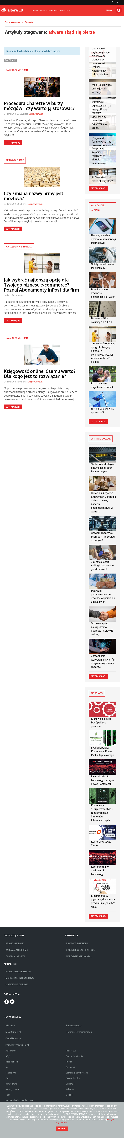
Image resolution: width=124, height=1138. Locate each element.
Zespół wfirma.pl (35, 114)
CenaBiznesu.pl (13, 1038)
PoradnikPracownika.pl (17, 1045)
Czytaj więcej (13, 142)
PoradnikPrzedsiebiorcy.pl (79, 1032)
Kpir (7, 1078)
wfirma (109, 10)
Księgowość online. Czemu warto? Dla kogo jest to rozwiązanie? (40, 373)
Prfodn (69, 1062)
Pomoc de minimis (74, 1056)
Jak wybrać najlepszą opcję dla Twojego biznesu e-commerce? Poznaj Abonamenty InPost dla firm (41, 285)
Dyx (7, 1067)
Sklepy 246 (71, 1084)
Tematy (29, 22)
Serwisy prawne (12, 1089)
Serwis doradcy (73, 1078)
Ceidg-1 (69, 1095)
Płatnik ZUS (71, 1051)
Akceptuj (62, 1128)
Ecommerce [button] (52, 10)
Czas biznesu (11, 1062)
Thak (7, 1095)
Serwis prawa (11, 1084)
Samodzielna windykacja (77, 1073)
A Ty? (7, 1056)
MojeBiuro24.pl (13, 1032)
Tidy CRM (70, 1089)
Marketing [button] (64, 10)
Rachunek (70, 1067)
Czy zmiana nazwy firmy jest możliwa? (33, 195)
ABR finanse (10, 1051)
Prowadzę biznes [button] (38, 10)
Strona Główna (12, 22)
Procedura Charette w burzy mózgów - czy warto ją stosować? (39, 105)
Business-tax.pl (74, 1025)
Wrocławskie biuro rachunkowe (19, 1100)
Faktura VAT (10, 1073)
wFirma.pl (10, 1025)
